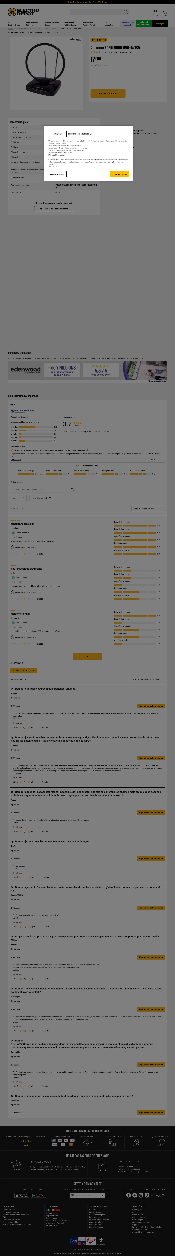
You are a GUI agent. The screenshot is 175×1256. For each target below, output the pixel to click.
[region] (88, 153)
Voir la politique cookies (57, 155)
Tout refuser (57, 134)
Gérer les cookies (57, 174)
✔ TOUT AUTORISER (119, 174)
